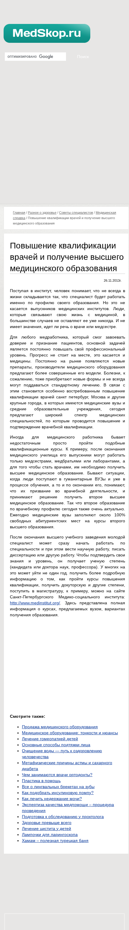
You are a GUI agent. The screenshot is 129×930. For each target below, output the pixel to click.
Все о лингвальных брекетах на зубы (58, 786)
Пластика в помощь (41, 780)
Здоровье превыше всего (46, 822)
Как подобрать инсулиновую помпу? (58, 792)
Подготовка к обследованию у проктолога (63, 816)
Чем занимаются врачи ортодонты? (57, 774)
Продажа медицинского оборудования (60, 726)
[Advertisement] (64, 136)
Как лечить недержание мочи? (52, 798)
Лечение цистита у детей (46, 828)
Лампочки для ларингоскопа (50, 834)
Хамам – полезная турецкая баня (55, 840)
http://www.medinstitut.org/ (35, 602)
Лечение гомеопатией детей (50, 738)
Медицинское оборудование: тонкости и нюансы (70, 732)
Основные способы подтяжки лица (56, 744)
